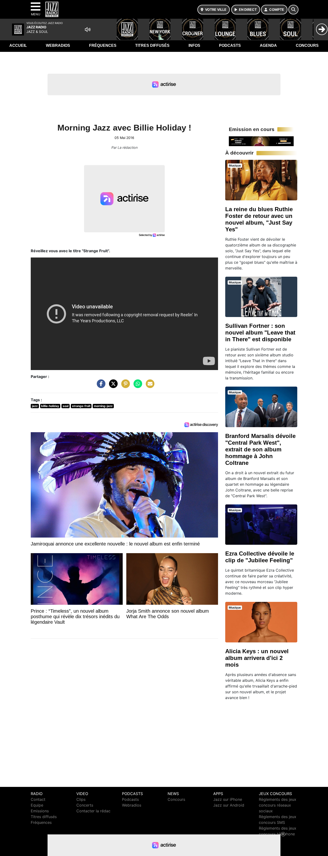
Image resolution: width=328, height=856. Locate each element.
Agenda (268, 45)
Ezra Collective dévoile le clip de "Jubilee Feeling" (259, 556)
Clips (80, 799)
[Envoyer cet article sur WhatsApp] (136, 386)
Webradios (58, 45)
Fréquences (102, 45)
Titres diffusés (152, 45)
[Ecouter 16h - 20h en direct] (261, 140)
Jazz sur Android (228, 805)
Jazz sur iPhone (227, 799)
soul (65, 406)
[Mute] (87, 29)
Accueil (18, 45)
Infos (194, 45)
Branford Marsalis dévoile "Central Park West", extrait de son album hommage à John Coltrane (260, 449)
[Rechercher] (293, 9)
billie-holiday (50, 406)
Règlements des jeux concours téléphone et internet (277, 834)
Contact (38, 799)
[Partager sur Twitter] (112, 386)
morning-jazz (103, 406)
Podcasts (230, 45)
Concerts (84, 805)
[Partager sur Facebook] (99, 386)
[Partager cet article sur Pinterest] (124, 386)
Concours (307, 45)
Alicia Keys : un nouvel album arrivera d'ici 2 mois (257, 658)
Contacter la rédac (93, 810)
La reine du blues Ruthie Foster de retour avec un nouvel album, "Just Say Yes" (259, 219)
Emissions (40, 810)
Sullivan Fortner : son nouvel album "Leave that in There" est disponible (260, 332)
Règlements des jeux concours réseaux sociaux (277, 805)
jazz (35, 406)
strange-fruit (81, 406)
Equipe (37, 805)
